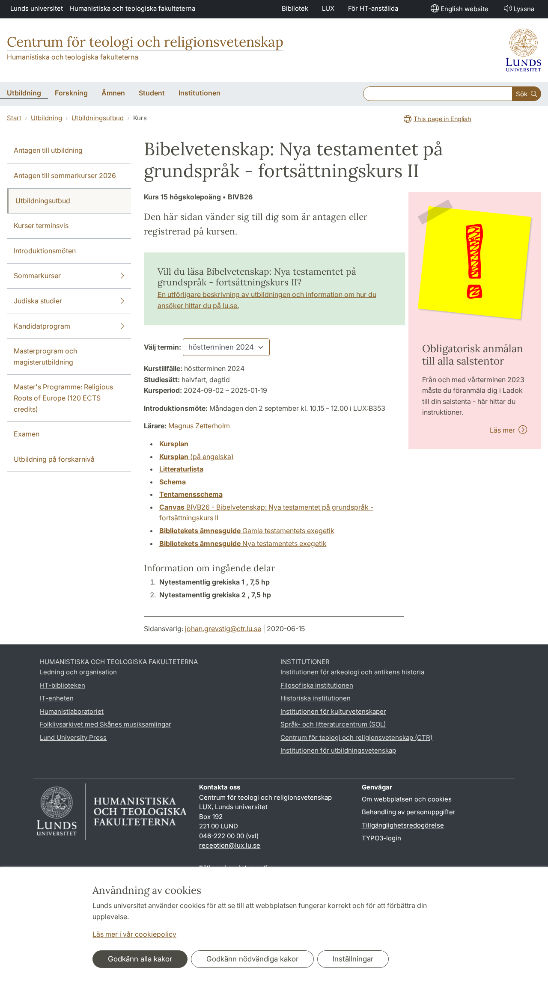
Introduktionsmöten (45, 250)
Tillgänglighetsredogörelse (403, 825)
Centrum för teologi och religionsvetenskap (145, 41)
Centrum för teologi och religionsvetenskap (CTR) (356, 737)
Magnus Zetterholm (199, 425)
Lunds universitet (36, 8)
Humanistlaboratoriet (72, 711)
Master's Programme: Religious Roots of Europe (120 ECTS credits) (63, 398)
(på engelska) (196, 456)
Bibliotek (295, 8)
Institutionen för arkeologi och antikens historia (352, 672)
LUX (328, 8)
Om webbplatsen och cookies (407, 799)
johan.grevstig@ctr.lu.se (223, 628)
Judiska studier (38, 301)
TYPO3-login (381, 838)
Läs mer (504, 430)
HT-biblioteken (62, 685)
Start (14, 118)
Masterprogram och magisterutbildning (45, 356)
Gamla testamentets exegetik (246, 530)
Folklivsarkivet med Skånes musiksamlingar (105, 724)
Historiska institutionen (315, 698)
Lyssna (524, 9)
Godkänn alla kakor (140, 959)
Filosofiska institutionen (316, 685)
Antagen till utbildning (48, 150)
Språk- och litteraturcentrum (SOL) (333, 724)
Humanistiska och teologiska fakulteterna (132, 8)
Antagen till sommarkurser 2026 (65, 175)
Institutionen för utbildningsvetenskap (338, 750)
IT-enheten (57, 698)
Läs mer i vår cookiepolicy (134, 934)
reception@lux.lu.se (229, 845)
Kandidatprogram (42, 326)
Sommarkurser (37, 275)
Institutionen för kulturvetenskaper (333, 711)
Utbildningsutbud (97, 118)
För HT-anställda (373, 8)
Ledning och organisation (78, 672)
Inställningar (353, 959)
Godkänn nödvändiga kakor (252, 959)
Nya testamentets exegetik (243, 543)
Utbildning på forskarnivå (54, 459)
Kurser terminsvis (41, 225)
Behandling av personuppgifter (409, 812)
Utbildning (46, 118)
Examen (26, 434)
